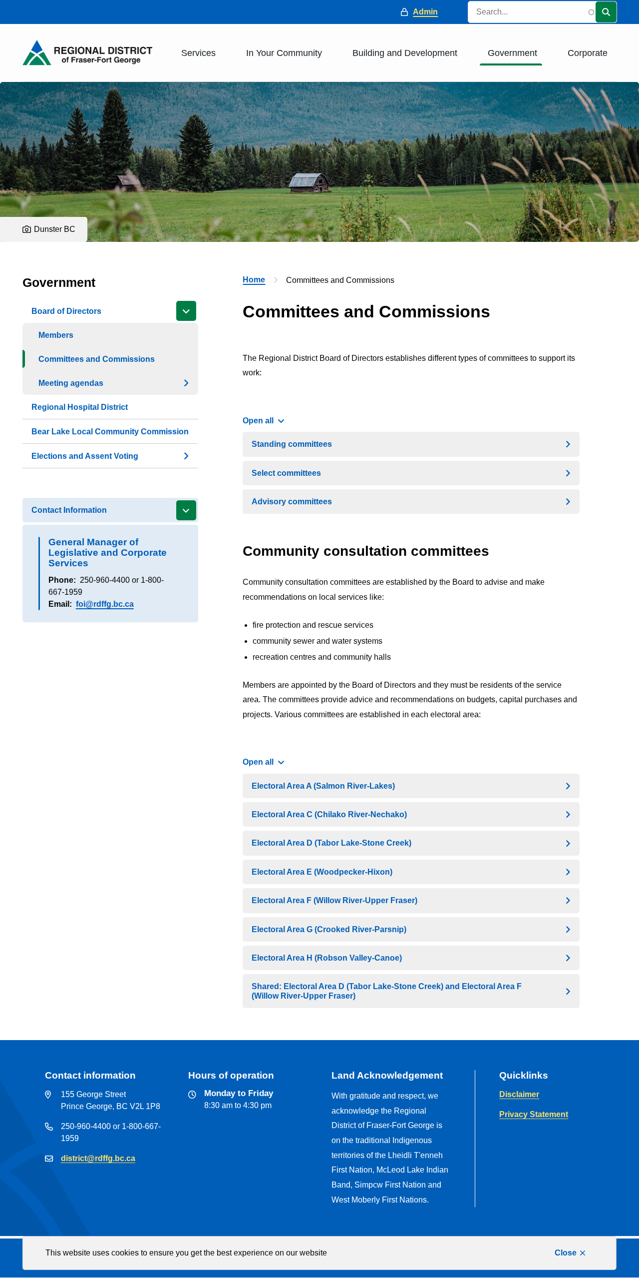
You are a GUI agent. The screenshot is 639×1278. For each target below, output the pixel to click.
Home (254, 279)
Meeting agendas (70, 383)
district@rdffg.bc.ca (98, 1158)
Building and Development (404, 53)
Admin (425, 11)
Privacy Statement (533, 1114)
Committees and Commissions (96, 359)
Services (198, 53)
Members (55, 335)
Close (566, 1253)
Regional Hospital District (79, 407)
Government (512, 53)
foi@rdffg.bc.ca (105, 604)
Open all (258, 420)
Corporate (588, 53)
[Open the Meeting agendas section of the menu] (186, 383)
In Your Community (284, 53)
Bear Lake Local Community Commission (110, 431)
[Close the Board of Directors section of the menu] (186, 311)
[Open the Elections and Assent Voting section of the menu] (186, 456)
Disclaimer (519, 1094)
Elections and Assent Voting (84, 456)
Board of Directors (66, 311)
